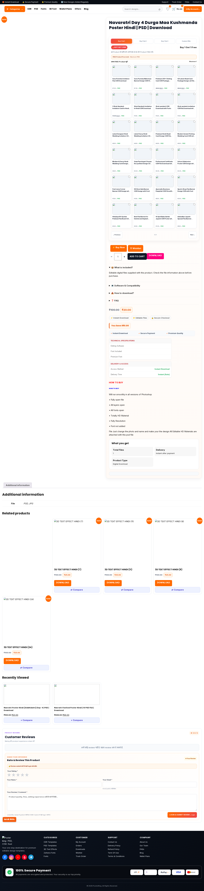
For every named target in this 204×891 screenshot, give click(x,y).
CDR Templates (50, 842)
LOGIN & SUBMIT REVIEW (179, 815)
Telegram (41, 120)
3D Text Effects (50, 849)
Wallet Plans (65, 9)
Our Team (144, 846)
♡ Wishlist (135, 248)
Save (55, 118)
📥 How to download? (122, 293)
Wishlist (79, 853)
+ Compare (26, 720)
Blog (86, 9)
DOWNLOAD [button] (62, 582)
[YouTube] (18, 857)
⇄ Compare (77, 589)
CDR (29, 9)
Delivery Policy (114, 846)
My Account (81, 842)
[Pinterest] (24, 857)
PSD (36, 9)
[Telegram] (31, 857)
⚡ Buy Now (118, 247)
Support (165, 2)
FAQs (187, 2)
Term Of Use (113, 853)
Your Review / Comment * (17, 792)
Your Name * (12, 780)
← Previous (116, 235)
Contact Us (197, 2)
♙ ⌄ (193, 9)
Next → (192, 235)
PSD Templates (50, 846)
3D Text (53, 9)
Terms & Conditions (116, 856)
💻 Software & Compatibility (125, 285)
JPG (31, 503)
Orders (79, 846)
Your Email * (109, 784)
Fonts (43, 9)
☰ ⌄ (15, 9)
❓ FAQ (115, 300)
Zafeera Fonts (50, 853)
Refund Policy (113, 849)
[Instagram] (11, 857)
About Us (144, 842)
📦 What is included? (122, 267)
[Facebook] (4, 857)
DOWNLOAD (155, 255)
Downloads (80, 849)
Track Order (177, 2)
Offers (78, 9)
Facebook (26, 120)
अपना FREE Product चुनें (154, 62)
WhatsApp (10, 120)
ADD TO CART (137, 256)
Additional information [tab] (18, 485)
